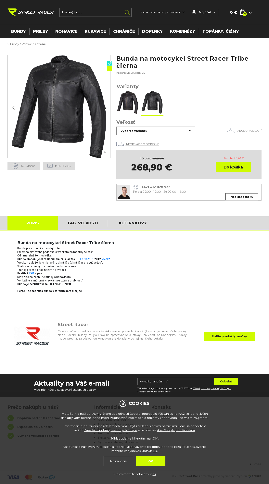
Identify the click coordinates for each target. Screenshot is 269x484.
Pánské (27, 44)
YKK (31, 273)
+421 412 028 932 (155, 187)
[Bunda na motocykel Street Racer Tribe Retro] (127, 102)
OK (150, 461)
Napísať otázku (242, 197)
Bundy (14, 44)
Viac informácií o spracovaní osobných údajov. (65, 389)
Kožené (40, 44)
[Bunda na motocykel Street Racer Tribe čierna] (152, 102)
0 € (233, 12)
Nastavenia (118, 461)
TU (155, 451)
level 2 (105, 259)
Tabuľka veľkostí (249, 130)
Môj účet (205, 12)
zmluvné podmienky (159, 391)
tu (154, 474)
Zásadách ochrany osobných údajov (110, 430)
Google (135, 414)
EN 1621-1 (87, 259)
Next (105, 108)
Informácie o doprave (142, 144)
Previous (13, 108)
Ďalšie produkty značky (229, 336)
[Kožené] (59, 106)
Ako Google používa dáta (176, 430)
